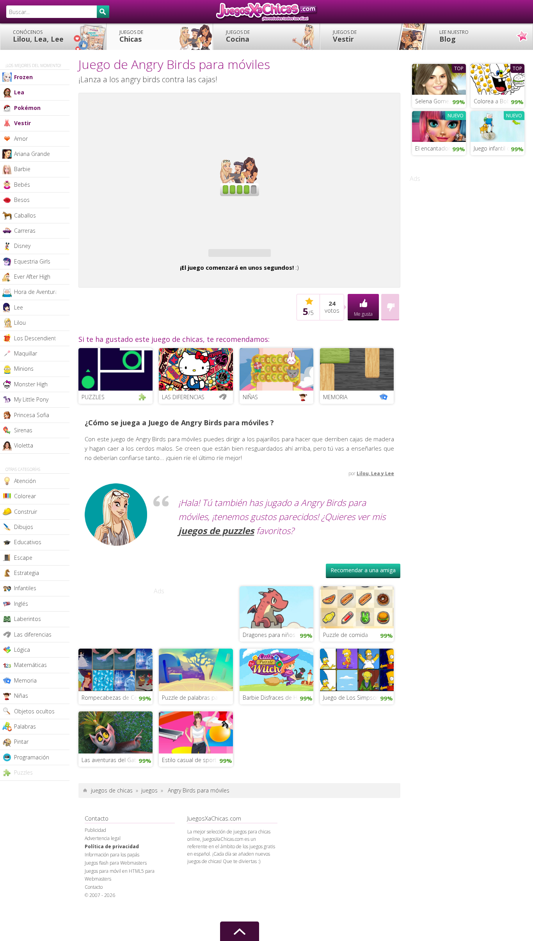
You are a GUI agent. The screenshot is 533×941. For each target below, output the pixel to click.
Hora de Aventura (36, 291)
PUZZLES (93, 439)
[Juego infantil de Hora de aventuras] (497, 125)
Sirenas (23, 430)
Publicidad (95, 872)
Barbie (22, 169)
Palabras (25, 726)
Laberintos (27, 619)
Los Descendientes (38, 338)
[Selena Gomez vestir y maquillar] (439, 78)
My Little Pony (31, 399)
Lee (18, 307)
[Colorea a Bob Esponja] (497, 78)
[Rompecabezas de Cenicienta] (115, 711)
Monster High (31, 384)
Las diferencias (33, 634)
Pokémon (27, 107)
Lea (19, 92)
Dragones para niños (269, 677)
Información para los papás (112, 896)
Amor (21, 138)
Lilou (20, 322)
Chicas (131, 36)
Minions (24, 368)
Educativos (27, 542)
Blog (454, 36)
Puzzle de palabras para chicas (197, 739)
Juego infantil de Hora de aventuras (499, 148)
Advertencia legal (103, 880)
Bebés (22, 184)
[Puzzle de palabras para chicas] (196, 711)
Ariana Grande (32, 153)
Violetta (23, 445)
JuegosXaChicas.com (266, 11)
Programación (31, 757)
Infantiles (25, 588)
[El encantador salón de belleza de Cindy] (439, 125)
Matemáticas (30, 665)
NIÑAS (250, 439)
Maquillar (25, 353)
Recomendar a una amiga (363, 612)
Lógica (22, 649)
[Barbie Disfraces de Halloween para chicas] (277, 711)
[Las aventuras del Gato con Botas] (115, 774)
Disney (22, 245)
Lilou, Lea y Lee (375, 515)
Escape (23, 557)
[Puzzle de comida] (357, 649)
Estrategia (26, 573)
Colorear (25, 496)
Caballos (25, 215)
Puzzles (23, 772)
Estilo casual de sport (189, 802)
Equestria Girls (32, 261)
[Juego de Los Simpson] (357, 711)
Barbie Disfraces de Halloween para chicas (278, 739)
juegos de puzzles (216, 573)
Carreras (25, 230)
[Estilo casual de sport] (196, 774)
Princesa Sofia (31, 415)
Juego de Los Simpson (351, 739)
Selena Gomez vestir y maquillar (440, 101)
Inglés (21, 603)
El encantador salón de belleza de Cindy (440, 148)
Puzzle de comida (345, 677)
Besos (22, 199)
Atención (25, 481)
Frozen (23, 77)
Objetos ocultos (34, 711)
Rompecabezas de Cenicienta (117, 739)
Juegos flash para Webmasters (116, 905)
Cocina (238, 36)
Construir (25, 511)
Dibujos (23, 527)
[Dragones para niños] (277, 649)
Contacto (94, 929)
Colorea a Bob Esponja (499, 101)
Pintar (21, 741)
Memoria (25, 680)
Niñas (21, 695)
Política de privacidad (112, 888)
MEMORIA (335, 439)
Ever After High (32, 276)
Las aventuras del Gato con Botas (117, 802)
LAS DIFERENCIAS (183, 439)
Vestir (345, 36)
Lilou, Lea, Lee (38, 36)
